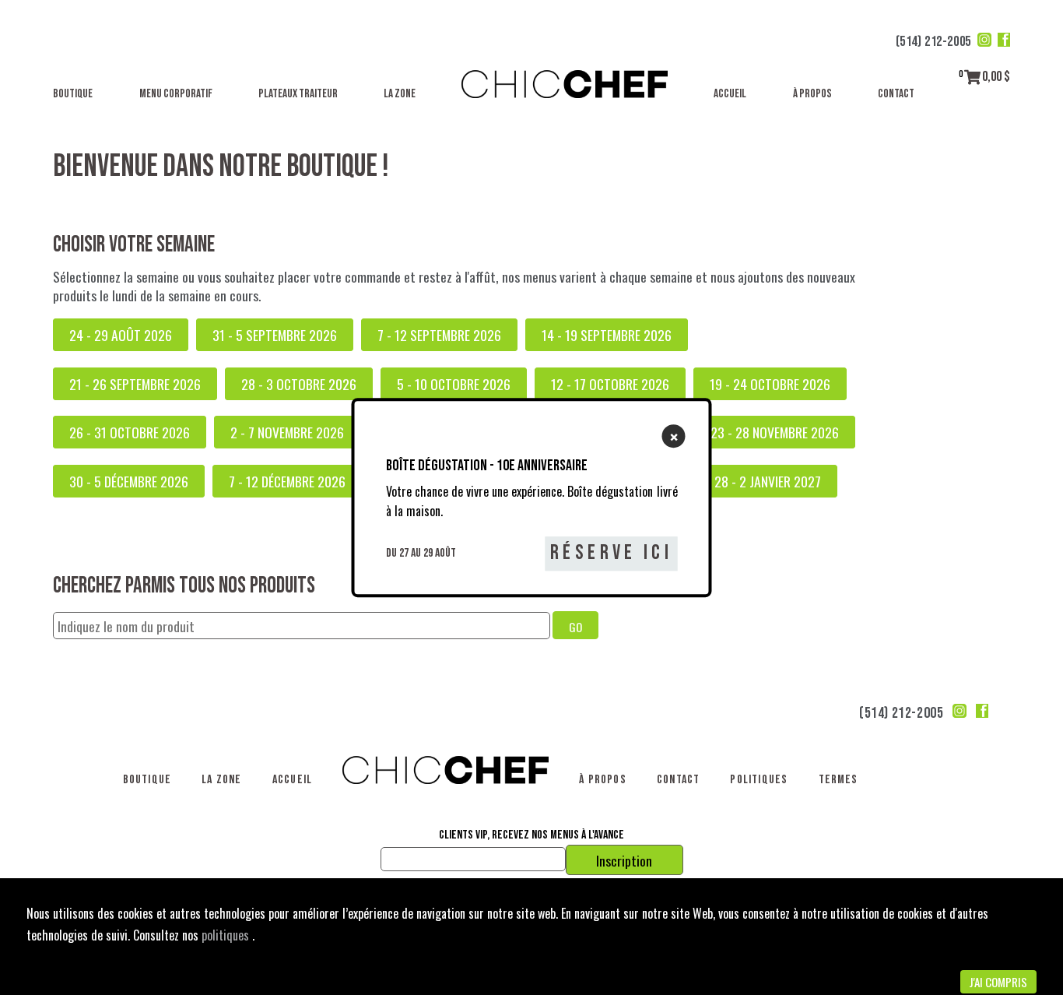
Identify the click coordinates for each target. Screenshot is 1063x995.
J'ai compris (998, 981)
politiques (227, 935)
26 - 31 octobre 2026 (129, 432)
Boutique (73, 93)
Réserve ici (611, 553)
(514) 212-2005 (933, 42)
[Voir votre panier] (972, 77)
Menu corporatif (175, 93)
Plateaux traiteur (298, 93)
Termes (838, 779)
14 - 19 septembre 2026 (607, 335)
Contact (896, 93)
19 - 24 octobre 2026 (770, 384)
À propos (812, 93)
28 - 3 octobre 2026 (298, 384)
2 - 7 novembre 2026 (287, 432)
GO (575, 626)
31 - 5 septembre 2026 (274, 335)
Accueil (730, 93)
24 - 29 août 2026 (120, 335)
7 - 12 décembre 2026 (287, 481)
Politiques (759, 779)
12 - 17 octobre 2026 (610, 384)
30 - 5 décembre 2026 (128, 481)
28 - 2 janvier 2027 (767, 481)
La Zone (400, 93)
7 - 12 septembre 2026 (439, 335)
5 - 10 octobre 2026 (453, 384)
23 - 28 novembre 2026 (774, 432)
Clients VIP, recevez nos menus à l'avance (531, 835)
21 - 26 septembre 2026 (135, 384)
